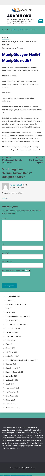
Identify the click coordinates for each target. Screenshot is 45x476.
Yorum (5, 218)
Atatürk (9, 300)
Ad (3, 244)
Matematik (10, 380)
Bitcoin (8, 312)
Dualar (8, 340)
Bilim (7, 308)
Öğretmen (20, 48)
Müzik (8, 384)
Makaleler (9, 376)
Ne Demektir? (11, 392)
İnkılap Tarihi (10, 356)
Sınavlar (9, 404)
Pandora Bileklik (16, 185)
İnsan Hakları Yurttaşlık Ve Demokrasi (20, 360)
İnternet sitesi (7, 262)
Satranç (9, 400)
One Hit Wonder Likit (14, 475)
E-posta (5, 253)
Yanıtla (4, 198)
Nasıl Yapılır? (10, 388)
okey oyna (1, 475)
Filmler (8, 344)
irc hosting (9, 475)
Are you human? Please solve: (13, 271)
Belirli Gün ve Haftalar (14, 304)
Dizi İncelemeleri (12, 336)
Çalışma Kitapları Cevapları (16, 316)
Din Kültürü (10, 332)
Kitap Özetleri (11, 368)
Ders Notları (10, 328)
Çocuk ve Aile (11, 320)
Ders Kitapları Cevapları (15, 324)
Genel (8, 348)
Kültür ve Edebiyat (13, 372)
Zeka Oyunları (11, 408)
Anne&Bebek (11, 296)
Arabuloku (19, 16)
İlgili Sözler (10, 352)
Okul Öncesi (10, 396)
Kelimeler (5, 38)
